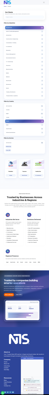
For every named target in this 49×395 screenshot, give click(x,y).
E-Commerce (24, 46)
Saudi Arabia (24, 128)
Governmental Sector (24, 57)
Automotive (24, 35)
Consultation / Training (24, 42)
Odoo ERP (8, 150)
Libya (24, 125)
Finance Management (24, 54)
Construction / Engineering (24, 39)
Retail (24, 88)
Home (5, 6)
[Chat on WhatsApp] (2, 393)
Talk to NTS (19, 294)
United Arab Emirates (24, 132)
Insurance (24, 65)
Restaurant (24, 84)
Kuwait (24, 121)
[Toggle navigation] (44, 2)
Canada (24, 109)
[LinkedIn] (5, 392)
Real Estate (24, 80)
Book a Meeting (9, 294)
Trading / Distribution (24, 92)
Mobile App (8, 146)
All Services (8, 142)
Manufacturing (24, 69)
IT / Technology (24, 61)
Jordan (24, 117)
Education (24, 50)
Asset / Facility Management (24, 31)
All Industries (24, 27)
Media (24, 73)
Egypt (24, 113)
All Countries (24, 106)
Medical (24, 76)
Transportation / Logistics (24, 95)
